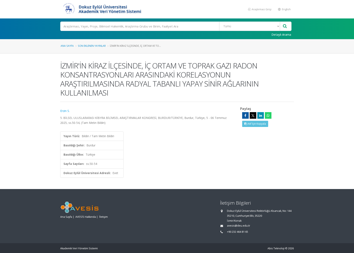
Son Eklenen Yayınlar (92, 45)
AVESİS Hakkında (85, 217)
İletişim (103, 217)
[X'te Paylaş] (253, 115)
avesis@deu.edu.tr (238, 225)
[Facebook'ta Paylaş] (245, 115)
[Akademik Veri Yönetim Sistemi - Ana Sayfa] (69, 9)
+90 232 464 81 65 (237, 232)
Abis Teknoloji (276, 248)
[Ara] (284, 26)
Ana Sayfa (67, 45)
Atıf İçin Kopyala (256, 123)
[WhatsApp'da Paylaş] (268, 115)
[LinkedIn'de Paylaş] (260, 115)
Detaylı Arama (281, 34)
